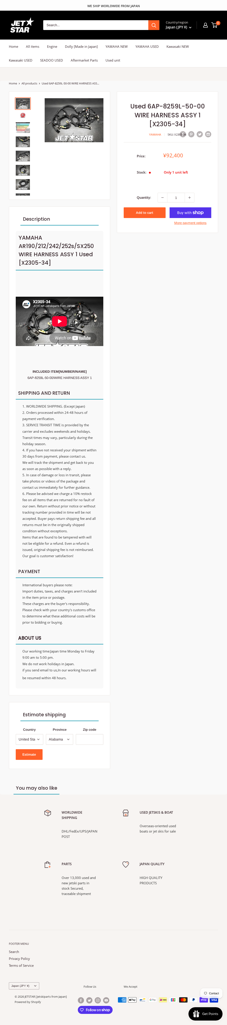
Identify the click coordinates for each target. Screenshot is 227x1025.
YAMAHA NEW (117, 46)
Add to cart (144, 212)
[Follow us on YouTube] (106, 1000)
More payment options (190, 223)
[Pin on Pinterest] (191, 134)
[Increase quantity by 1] (189, 197)
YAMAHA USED (147, 46)
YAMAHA (155, 134)
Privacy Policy (19, 958)
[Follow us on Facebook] (81, 1000)
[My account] (205, 25)
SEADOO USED (51, 60)
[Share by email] (208, 134)
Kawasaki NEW (177, 46)
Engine (52, 46)
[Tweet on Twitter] (200, 134)
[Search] (153, 25)
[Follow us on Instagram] (98, 1000)
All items (32, 46)
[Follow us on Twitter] (89, 1000)
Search (14, 951)
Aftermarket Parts (84, 60)
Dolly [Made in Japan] (81, 46)
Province (60, 729)
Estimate (29, 754)
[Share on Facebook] (183, 134)
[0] (214, 25)
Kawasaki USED (20, 60)
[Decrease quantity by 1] (162, 197)
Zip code (89, 729)
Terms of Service (21, 965)
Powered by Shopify (28, 1002)
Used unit (113, 60)
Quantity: (144, 197)
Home (13, 46)
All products (29, 83)
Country (29, 729)
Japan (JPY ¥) (20, 985)
